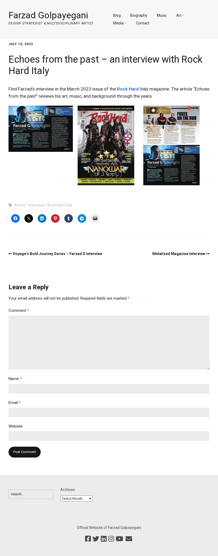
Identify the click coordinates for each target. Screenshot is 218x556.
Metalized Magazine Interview (178, 254)
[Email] (129, 539)
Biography (138, 15)
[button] (41, 129)
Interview (36, 205)
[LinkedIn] (104, 539)
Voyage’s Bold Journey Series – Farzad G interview (57, 254)
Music (162, 15)
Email (15, 402)
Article (19, 205)
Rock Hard (128, 89)
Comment (19, 310)
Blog (117, 15)
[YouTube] (119, 539)
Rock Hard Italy (60, 205)
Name (15, 378)
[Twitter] (96, 539)
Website (16, 426)
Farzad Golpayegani (48, 15)
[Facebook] (88, 539)
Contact (142, 23)
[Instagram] (111, 539)
